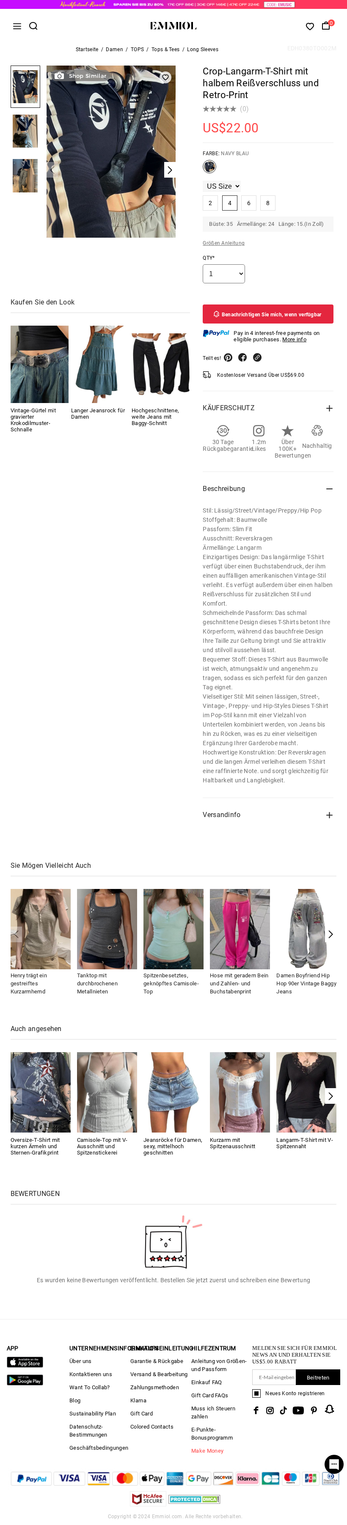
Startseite (87, 49)
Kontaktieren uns (90, 1374)
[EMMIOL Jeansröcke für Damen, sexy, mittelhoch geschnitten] (173, 1092)
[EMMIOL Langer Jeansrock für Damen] (100, 364)
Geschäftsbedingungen (98, 1448)
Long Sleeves (202, 49)
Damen (114, 49)
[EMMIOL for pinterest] (314, 1410)
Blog (74, 1400)
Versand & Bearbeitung (158, 1374)
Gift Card (141, 1413)
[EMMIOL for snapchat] (329, 1409)
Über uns (80, 1361)
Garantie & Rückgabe (156, 1361)
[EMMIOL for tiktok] (283, 1410)
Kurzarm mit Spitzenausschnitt (232, 1143)
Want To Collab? (89, 1387)
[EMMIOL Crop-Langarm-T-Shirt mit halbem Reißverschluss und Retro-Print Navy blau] (209, 170)
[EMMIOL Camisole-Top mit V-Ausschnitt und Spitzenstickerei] (107, 1092)
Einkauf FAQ (206, 1382)
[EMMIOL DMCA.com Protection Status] (194, 1504)
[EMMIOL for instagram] (270, 1410)
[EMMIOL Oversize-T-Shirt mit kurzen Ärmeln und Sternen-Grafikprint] (41, 1092)
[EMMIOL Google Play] (25, 1383)
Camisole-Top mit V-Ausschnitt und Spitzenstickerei (102, 1146)
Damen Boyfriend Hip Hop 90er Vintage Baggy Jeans (306, 983)
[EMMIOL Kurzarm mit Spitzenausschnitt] (240, 1092)
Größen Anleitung (224, 243)
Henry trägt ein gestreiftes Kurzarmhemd (29, 983)
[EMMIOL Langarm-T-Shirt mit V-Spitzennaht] (306, 1092)
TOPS (137, 49)
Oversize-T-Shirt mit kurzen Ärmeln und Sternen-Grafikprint (35, 1146)
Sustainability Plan (92, 1413)
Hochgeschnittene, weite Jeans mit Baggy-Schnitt (155, 416)
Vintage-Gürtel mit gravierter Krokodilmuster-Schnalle (33, 420)
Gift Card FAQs (209, 1395)
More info (294, 339)
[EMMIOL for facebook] (256, 1410)
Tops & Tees (165, 49)
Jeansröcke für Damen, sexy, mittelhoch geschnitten (172, 1146)
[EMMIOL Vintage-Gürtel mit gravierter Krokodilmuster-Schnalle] (40, 364)
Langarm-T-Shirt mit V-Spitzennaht (304, 1143)
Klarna (138, 1400)
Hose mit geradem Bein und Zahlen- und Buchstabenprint (239, 983)
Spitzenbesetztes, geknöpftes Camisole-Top (171, 983)
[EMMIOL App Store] (25, 1366)
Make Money (207, 1451)
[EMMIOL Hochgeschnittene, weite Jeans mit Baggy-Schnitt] (161, 364)
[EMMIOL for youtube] (298, 1410)
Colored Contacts (152, 1427)
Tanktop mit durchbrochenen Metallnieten (97, 983)
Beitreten (318, 1377)
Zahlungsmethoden (154, 1387)
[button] (330, 934)
